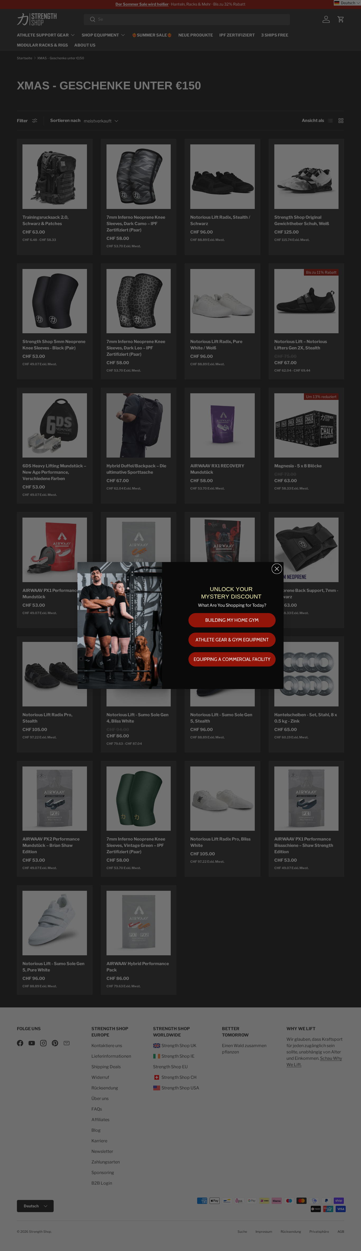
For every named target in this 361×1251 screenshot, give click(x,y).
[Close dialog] (276, 568)
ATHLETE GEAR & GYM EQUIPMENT (232, 640)
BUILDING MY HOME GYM (232, 620)
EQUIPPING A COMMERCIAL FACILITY (232, 659)
